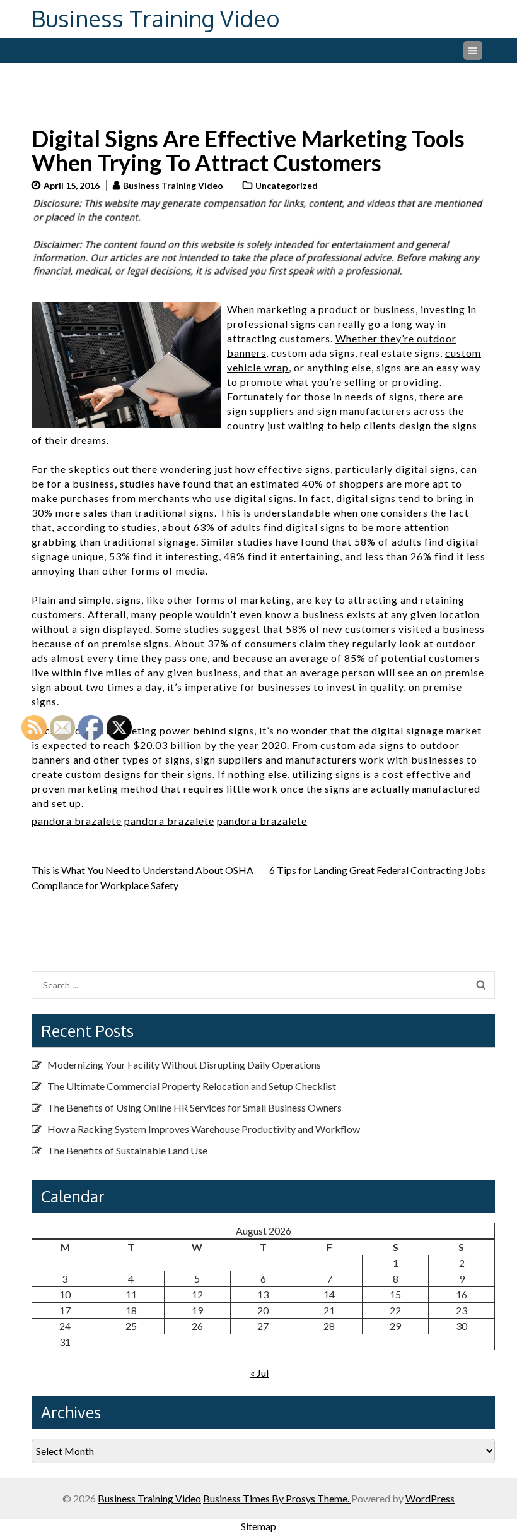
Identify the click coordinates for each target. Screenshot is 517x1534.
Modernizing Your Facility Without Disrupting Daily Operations (184, 1064)
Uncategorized (286, 185)
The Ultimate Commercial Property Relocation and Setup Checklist (191, 1086)
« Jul (259, 1373)
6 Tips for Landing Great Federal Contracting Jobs (377, 870)
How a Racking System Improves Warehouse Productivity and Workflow (203, 1129)
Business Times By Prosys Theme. (277, 1498)
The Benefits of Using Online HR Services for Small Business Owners (194, 1107)
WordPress (430, 1498)
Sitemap (258, 1526)
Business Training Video (156, 18)
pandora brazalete (169, 821)
